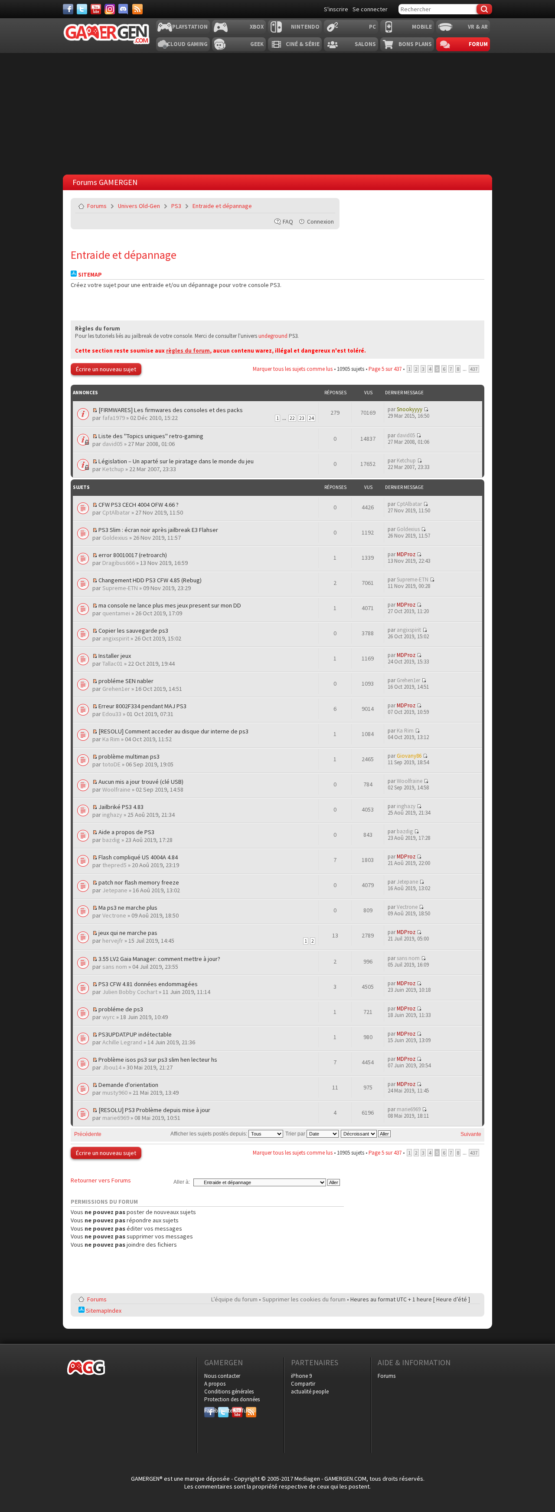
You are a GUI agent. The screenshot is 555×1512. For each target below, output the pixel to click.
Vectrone (114, 915)
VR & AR (478, 26)
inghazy (112, 815)
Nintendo (305, 26)
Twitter (223, 1410)
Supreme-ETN (120, 588)
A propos (214, 1383)
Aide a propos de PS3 (126, 832)
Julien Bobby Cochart (129, 992)
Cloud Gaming (187, 44)
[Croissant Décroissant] (366, 1134)
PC (372, 26)
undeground (272, 336)
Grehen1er (116, 689)
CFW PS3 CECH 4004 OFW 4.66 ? (138, 504)
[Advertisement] (405, 252)
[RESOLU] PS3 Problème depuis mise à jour (154, 1110)
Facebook (209, 1410)
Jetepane (114, 890)
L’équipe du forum (234, 1299)
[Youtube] (96, 9)
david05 (112, 444)
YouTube (237, 1410)
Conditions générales (229, 1391)
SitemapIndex (103, 1310)
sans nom (114, 967)
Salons (365, 44)
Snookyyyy (409, 409)
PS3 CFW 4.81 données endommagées (148, 984)
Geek (257, 44)
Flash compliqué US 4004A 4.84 (138, 857)
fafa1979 (113, 418)
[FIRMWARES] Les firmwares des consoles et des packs (170, 410)
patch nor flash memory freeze (138, 882)
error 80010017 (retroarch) (132, 555)
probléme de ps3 (120, 1009)
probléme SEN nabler (125, 681)
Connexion (320, 221)
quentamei (116, 613)
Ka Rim (111, 739)
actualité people (310, 1391)
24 (311, 418)
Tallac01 (112, 663)
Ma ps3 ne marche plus (127, 907)
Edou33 (111, 714)
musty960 (114, 1092)
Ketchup (113, 469)
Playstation (190, 26)
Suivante (470, 1134)
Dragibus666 (118, 563)
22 (292, 418)
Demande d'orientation (128, 1085)
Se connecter (370, 9)
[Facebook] (68, 9)
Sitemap (89, 274)
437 (474, 369)
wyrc (108, 1017)
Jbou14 (111, 1067)
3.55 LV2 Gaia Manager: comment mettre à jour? (159, 959)
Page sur (385, 369)
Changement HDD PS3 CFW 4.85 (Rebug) (150, 580)
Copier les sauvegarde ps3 (133, 630)
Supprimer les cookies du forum (304, 1299)
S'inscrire (336, 9)
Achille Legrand (122, 1042)
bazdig (111, 840)
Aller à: (181, 1182)
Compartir (303, 1383)
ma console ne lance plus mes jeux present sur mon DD (169, 605)
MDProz (406, 554)
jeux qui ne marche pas (127, 933)
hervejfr (112, 940)
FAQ (288, 221)
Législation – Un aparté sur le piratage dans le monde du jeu (176, 461)
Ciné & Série (303, 44)
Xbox (257, 26)
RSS (250, 1410)
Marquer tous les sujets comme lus (293, 369)
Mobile (422, 26)
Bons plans (415, 44)
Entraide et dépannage (222, 206)
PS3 (176, 206)
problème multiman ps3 (129, 756)
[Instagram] (109, 9)
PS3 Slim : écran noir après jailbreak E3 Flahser (158, 530)
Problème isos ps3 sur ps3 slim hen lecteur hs (157, 1059)
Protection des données (232, 1399)
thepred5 (114, 865)
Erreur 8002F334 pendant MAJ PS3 (142, 706)
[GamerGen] (106, 34)
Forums (97, 206)
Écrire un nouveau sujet (106, 369)
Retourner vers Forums (101, 1180)
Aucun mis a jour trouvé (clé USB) (140, 782)
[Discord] (123, 9)
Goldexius (115, 537)
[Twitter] (82, 9)
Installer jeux (114, 656)
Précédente (87, 1134)
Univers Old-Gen (139, 206)
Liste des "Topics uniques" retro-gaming (150, 436)
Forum (478, 44)
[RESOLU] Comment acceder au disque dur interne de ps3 (173, 731)
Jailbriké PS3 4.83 (121, 807)
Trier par (296, 1134)
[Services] (137, 9)
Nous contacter (222, 1376)
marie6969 (115, 1118)
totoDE (111, 764)
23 (301, 418)
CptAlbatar (116, 512)
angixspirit (115, 638)
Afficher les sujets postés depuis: (209, 1134)
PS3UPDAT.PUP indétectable (135, 1034)
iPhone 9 (301, 1376)
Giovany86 (409, 755)
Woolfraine (116, 789)
